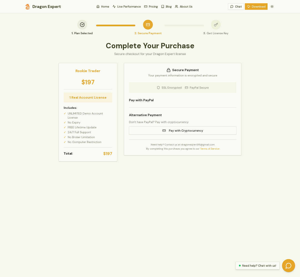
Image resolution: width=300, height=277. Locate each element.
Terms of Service (209, 148)
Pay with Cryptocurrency (186, 130)
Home (105, 6)
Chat (238, 6)
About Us (186, 6)
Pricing (153, 6)
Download (259, 6)
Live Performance (129, 6)
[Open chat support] (288, 265)
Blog (169, 6)
